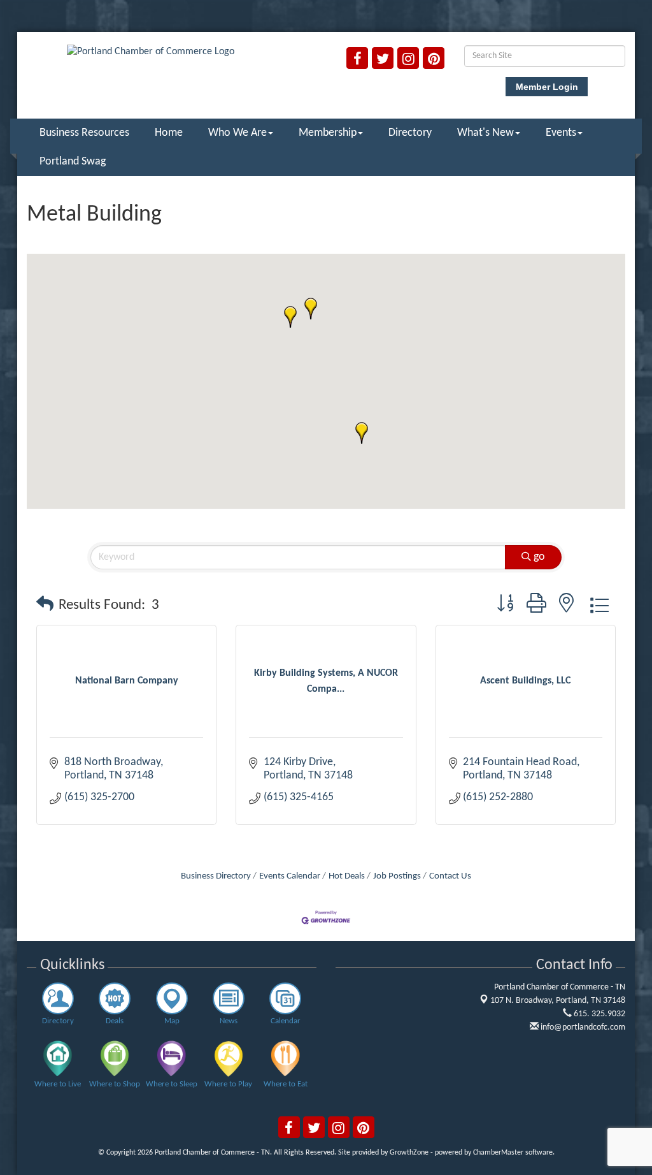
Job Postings (397, 876)
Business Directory (216, 876)
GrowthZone (409, 1153)
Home (169, 133)
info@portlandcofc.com (582, 1027)
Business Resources (84, 133)
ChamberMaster (498, 1153)
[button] (310, 309)
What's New (485, 133)
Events (561, 133)
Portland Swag (72, 162)
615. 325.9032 (598, 1014)
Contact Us (450, 876)
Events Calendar (289, 876)
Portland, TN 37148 (557, 1000)
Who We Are (237, 133)
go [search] (539, 557)
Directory (410, 133)
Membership (328, 133)
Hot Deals (347, 876)
